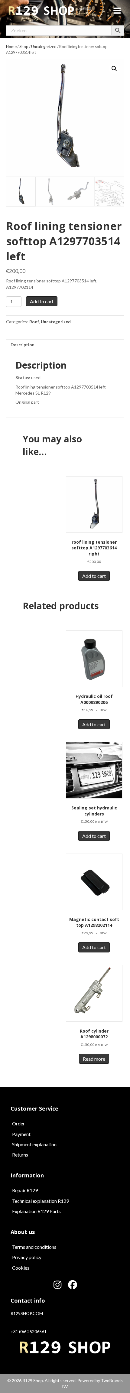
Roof (34, 321)
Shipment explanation (34, 1144)
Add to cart (42, 301)
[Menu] (117, 10)
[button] (114, 68)
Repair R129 (25, 1190)
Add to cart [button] (94, 576)
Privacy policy (26, 1257)
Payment (21, 1134)
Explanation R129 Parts (36, 1211)
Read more (94, 1059)
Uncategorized (56, 321)
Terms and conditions (34, 1247)
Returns (20, 1154)
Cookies (20, 1268)
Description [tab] (22, 344)
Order (18, 1123)
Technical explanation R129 (40, 1201)
